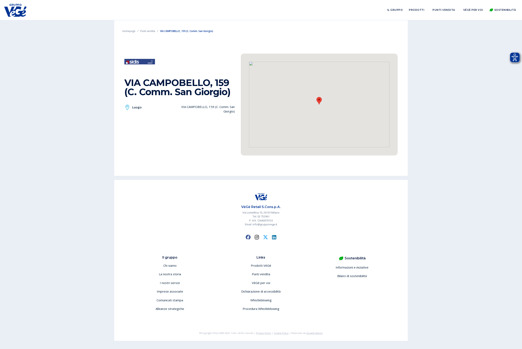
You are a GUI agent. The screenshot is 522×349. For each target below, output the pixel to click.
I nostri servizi (170, 283)
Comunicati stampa (170, 300)
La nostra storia (170, 274)
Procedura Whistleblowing (261, 309)
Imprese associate (170, 291)
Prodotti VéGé (261, 265)
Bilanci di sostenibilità (352, 276)
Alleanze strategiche (170, 309)
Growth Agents (314, 333)
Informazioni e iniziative (352, 267)
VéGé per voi (473, 9)
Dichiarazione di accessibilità (261, 291)
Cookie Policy (281, 333)
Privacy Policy (263, 333)
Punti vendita (443, 9)
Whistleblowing (261, 300)
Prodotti (416, 9)
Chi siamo (170, 265)
